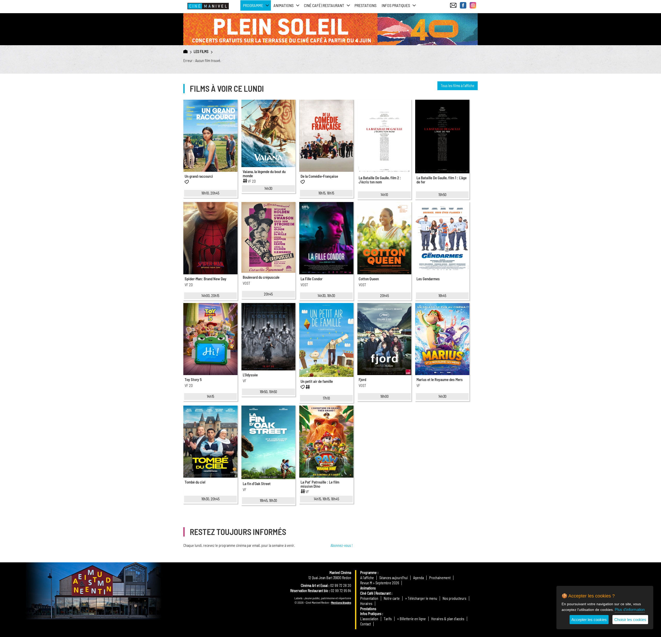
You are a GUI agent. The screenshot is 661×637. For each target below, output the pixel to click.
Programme (368, 572)
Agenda (418, 578)
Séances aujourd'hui (393, 578)
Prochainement (440, 578)
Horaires (366, 603)
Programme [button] (253, 5)
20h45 (268, 294)
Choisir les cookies (630, 619)
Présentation (369, 598)
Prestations (365, 5)
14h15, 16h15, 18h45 (326, 499)
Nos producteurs (454, 598)
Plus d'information (630, 609)
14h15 (210, 396)
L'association (369, 619)
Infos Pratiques (370, 613)
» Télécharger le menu (421, 598)
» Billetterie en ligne (411, 619)
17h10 (326, 398)
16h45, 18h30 (268, 500)
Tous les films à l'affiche (457, 85)
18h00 (384, 396)
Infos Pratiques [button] (396, 5)
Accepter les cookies (589, 619)
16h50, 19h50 (268, 392)
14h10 (384, 194)
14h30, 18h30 (326, 295)
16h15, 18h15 (326, 193)
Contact (365, 624)
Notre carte (392, 598)
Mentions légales (341, 602)
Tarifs (388, 619)
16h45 (442, 295)
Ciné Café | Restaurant (375, 593)
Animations (368, 588)
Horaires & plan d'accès (447, 619)
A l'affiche (367, 578)
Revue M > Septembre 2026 (379, 583)
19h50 (442, 194)
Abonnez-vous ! (341, 545)
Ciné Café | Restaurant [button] (324, 5)
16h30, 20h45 (210, 499)
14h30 (268, 188)
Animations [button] (283, 5)
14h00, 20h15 (210, 295)
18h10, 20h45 (210, 193)
